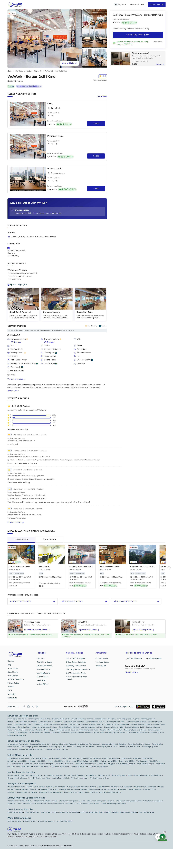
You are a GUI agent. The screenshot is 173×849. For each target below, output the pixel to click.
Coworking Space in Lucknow (140, 724)
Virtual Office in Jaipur (62, 761)
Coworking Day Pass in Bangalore (114, 744)
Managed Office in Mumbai (99, 786)
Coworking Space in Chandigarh (116, 724)
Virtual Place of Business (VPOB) (76, 678)
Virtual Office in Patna (79, 766)
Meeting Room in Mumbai (95, 775)
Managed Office (43, 669)
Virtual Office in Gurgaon (71, 758)
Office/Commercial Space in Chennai (60, 803)
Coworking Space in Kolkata (136, 721)
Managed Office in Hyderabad (121, 786)
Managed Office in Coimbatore (130, 789)
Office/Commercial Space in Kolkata (113, 803)
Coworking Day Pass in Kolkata (129, 747)
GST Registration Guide (76, 673)
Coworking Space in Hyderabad (26, 721)
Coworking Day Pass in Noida (17, 744)
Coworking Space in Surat (51, 732)
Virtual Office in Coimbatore (22, 764)
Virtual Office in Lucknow (64, 764)
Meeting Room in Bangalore (74, 775)
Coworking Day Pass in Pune (84, 747)
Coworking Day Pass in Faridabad (64, 744)
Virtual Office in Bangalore (90, 758)
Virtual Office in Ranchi (24, 766)
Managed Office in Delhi (35, 786)
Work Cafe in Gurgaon (46, 821)
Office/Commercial (44, 666)
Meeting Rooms (43, 673)
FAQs (9, 690)
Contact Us (12, 698)
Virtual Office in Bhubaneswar (85, 764)
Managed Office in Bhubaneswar (51, 792)
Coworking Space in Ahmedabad (50, 721)
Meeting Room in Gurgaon (53, 775)
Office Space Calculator (76, 662)
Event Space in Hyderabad (108, 812)
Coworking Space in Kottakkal (137, 732)
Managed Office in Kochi (109, 789)
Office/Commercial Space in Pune (87, 803)
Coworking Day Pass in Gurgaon (89, 744)
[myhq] (15, 4)
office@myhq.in (154, 658)
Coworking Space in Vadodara (73, 732)
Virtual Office (42, 684)
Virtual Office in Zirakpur (145, 764)
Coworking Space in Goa (70, 724)
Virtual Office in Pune (44, 761)
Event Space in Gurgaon (50, 812)
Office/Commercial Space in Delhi (45, 801)
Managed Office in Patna (112, 792)
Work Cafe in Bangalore (64, 821)
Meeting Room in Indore (79, 778)
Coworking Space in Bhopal (24, 730)
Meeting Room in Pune (23, 778)
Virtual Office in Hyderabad (130, 758)
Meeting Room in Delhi (34, 775)
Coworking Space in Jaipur (115, 721)
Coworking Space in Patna (88, 730)
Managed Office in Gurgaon (55, 786)
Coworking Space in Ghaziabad (39, 719)
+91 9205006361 (134, 658)
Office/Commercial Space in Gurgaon (72, 801)
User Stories (12, 676)
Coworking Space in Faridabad (82, 719)
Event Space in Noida (15, 812)
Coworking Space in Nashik (135, 727)
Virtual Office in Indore (98, 761)
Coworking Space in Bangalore (128, 719)
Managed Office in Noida (16, 786)
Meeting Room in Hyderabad (116, 775)
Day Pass (40, 658)
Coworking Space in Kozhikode (135, 730)
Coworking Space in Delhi (61, 719)
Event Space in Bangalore (69, 812)
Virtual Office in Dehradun (125, 764)
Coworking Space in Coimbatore (92, 724)
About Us (11, 694)
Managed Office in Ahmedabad (144, 786)
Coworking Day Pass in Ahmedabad (34, 747)
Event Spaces (43, 677)
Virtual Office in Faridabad (51, 758)
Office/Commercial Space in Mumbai (128, 801)
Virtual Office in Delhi (32, 758)
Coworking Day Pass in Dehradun (56, 749)
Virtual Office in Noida (15, 758)
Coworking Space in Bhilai (94, 732)
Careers (10, 661)
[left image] (13, 114)
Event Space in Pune (146, 812)
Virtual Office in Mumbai (110, 758)
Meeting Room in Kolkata (60, 778)
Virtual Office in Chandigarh (43, 764)
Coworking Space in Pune (95, 721)
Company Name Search (76, 666)
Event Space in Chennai (128, 812)
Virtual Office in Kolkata (80, 761)
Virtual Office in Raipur (42, 766)
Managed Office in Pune (30, 789)
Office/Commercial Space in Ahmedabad (31, 803)
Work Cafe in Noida (14, 821)
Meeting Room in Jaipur (41, 778)
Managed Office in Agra (93, 792)
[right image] (42, 114)
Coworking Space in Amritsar (69, 727)
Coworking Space (44, 662)
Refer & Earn (100, 666)
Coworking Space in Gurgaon (105, 719)
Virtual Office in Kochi (115, 761)
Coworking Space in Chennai (74, 721)
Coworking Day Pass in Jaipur (106, 747)
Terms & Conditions (15, 679)
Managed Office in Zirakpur (74, 792)
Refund (10, 687)
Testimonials (12, 668)
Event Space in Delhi (32, 812)
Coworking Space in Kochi (23, 724)
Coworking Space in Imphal (113, 727)
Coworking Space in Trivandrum (111, 730)
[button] (57, 379)
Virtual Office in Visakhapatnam (136, 761)
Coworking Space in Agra (27, 727)
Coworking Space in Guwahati (67, 730)
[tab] (21, 539)
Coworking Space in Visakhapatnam (47, 724)
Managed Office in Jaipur (50, 789)
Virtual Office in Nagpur (106, 764)
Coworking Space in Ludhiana (91, 727)
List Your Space (102, 662)
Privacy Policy (13, 683)
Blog (9, 665)
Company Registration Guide (78, 669)
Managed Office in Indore (90, 789)
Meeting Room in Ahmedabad (138, 775)
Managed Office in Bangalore (77, 786)
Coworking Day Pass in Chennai (60, 747)
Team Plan (41, 680)
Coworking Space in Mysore (115, 732)
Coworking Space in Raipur (45, 730)
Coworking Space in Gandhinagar (29, 732)
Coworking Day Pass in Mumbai (139, 744)
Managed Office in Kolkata (69, 789)
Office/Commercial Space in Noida (19, 801)
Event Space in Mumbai (89, 812)
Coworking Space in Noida (16, 719)
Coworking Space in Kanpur (47, 727)
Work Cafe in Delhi (29, 821)
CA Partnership (101, 658)
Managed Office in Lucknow (27, 792)
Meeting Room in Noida (15, 775)
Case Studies (12, 672)
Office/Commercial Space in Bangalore (100, 801)
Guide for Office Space (75, 658)
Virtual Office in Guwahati (60, 766)
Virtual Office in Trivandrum (98, 766)
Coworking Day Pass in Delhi (40, 744)
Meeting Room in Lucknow (99, 778)
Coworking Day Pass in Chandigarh (29, 749)
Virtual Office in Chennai (26, 761)
